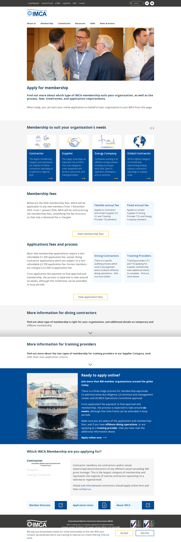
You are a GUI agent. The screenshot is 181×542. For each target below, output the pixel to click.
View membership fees (91, 233)
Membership (47, 23)
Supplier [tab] (33, 470)
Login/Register (33, 3)
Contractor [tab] (43, 462)
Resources (80, 23)
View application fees (90, 297)
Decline (145, 533)
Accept (124, 533)
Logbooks (66, 3)
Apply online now (91, 437)
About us (31, 23)
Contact (82, 3)
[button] (151, 128)
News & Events (107, 23)
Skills (75, 3)
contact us (85, 489)
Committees (64, 23)
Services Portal (47, 3)
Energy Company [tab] (39, 475)
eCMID (57, 3)
